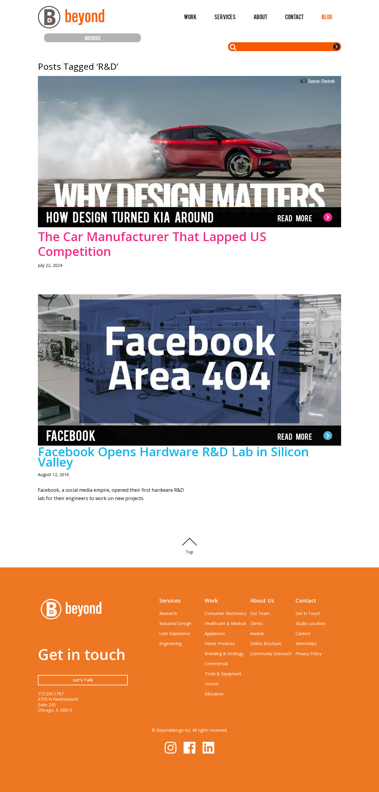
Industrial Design (175, 623)
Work (190, 16)
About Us (262, 600)
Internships (306, 643)
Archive (92, 38)
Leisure (212, 683)
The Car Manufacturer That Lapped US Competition (152, 243)
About (260, 16)
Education (214, 694)
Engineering (170, 643)
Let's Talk (83, 680)
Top (189, 552)
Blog (327, 16)
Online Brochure (265, 643)
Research (168, 613)
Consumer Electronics (225, 613)
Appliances (215, 633)
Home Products (220, 643)
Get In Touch (308, 613)
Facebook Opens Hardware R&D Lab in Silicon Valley (173, 456)
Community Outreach (270, 653)
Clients (256, 623)
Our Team (260, 613)
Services (225, 16)
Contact (294, 16)
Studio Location (311, 623)
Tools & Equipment (223, 673)
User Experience (174, 633)
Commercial (216, 663)
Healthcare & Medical (225, 623)
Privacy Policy (309, 653)
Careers (303, 633)
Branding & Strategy (224, 653)
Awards (257, 633)
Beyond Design (71, 19)
